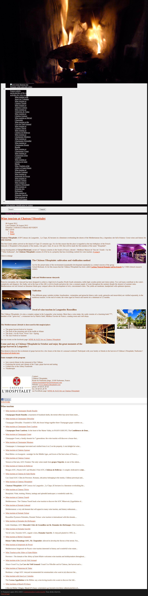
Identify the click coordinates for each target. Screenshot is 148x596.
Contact (96, 252)
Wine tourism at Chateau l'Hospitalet (23, 218)
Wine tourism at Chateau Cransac (18, 458)
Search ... (4, 209)
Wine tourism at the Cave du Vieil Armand (21, 560)
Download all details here (10, 353)
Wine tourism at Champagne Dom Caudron (21, 427)
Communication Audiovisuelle (34, 592)
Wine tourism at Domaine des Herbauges (20, 521)
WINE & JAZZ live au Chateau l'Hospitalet (45, 339)
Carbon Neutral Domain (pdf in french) (106, 267)
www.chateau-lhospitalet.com (49, 385)
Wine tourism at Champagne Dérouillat (20, 419)
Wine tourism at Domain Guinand (18, 505)
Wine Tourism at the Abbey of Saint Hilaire (21, 553)
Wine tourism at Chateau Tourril (17, 497)
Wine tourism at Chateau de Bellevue (19, 466)
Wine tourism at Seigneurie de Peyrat (19, 545)
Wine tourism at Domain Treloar (17, 513)
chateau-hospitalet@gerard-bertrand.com (47, 383)
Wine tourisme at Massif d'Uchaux (18, 584)
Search (42, 209)
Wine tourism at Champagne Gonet (18, 434)
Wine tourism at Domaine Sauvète (18, 529)
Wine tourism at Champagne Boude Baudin (21, 411)
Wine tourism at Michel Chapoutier (18, 537)
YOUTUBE (5, 402)
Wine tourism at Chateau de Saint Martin (20, 474)
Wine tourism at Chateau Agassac (18, 450)
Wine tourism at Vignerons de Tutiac (19, 568)
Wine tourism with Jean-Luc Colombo (19, 576)
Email (12, 234)
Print (12, 232)
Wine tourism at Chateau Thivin (17, 490)
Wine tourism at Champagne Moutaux (19, 442)
